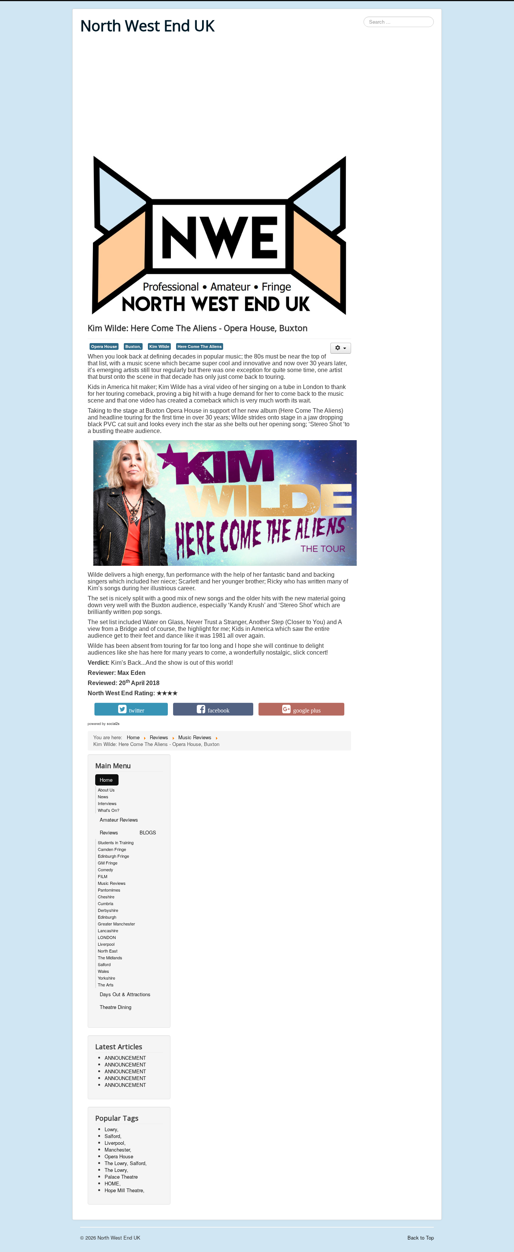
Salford (104, 964)
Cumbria (105, 903)
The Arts (106, 985)
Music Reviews (112, 883)
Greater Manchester (116, 924)
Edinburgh (107, 917)
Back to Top (421, 1237)
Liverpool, (115, 1142)
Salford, (113, 1136)
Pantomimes (109, 890)
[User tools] (340, 348)
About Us (106, 790)
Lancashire (108, 930)
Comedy (105, 869)
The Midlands (110, 957)
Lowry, (112, 1129)
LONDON (107, 937)
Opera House (104, 346)
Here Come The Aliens (200, 346)
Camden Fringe (112, 849)
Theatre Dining (115, 1006)
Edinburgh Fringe (113, 856)
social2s (113, 723)
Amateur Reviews (119, 819)
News (103, 796)
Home (106, 779)
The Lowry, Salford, (126, 1163)
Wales (103, 971)
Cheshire (106, 896)
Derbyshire (108, 910)
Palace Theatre (121, 1176)
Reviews (109, 832)
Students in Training (116, 842)
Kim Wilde (159, 346)
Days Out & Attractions (125, 994)
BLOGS (148, 832)
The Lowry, (116, 1169)
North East (107, 951)
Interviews (107, 803)
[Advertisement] (257, 94)
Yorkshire (106, 978)
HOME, (113, 1183)
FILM (102, 876)
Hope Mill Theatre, (124, 1190)
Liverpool (106, 944)
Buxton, (133, 346)
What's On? (108, 810)
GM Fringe (107, 863)
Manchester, (118, 1149)
